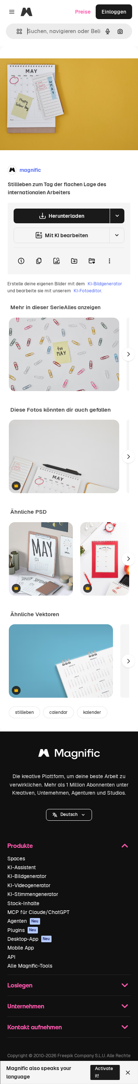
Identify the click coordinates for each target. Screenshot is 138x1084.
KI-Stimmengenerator (32, 894)
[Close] (128, 1072)
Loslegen (19, 985)
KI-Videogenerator (28, 885)
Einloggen (114, 11)
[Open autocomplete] (16, 31)
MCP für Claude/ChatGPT (38, 912)
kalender (92, 712)
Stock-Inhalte (23, 903)
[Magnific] (69, 754)
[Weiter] (128, 354)
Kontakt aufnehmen (34, 1027)
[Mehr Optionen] (109, 261)
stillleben (24, 712)
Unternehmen (25, 1006)
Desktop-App (28, 939)
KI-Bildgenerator (105, 284)
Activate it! (104, 1072)
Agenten (23, 921)
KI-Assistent (21, 867)
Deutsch (69, 814)
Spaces (16, 858)
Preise (83, 11)
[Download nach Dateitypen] (117, 216)
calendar (58, 712)
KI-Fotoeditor (87, 291)
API (11, 957)
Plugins (21, 930)
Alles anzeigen (82, 307)
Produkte (20, 845)
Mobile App (20, 947)
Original (47, 62)
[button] (69, 815)
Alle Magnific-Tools (29, 965)
